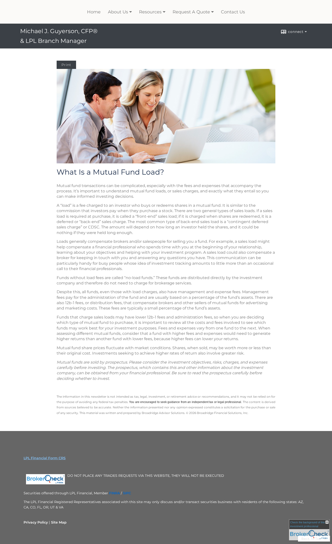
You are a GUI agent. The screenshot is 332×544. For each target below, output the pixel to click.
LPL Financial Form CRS (45, 458)
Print (66, 65)
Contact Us (233, 12)
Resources (150, 12)
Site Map (59, 522)
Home (94, 12)
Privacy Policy (36, 522)
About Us (118, 12)
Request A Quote (191, 12)
